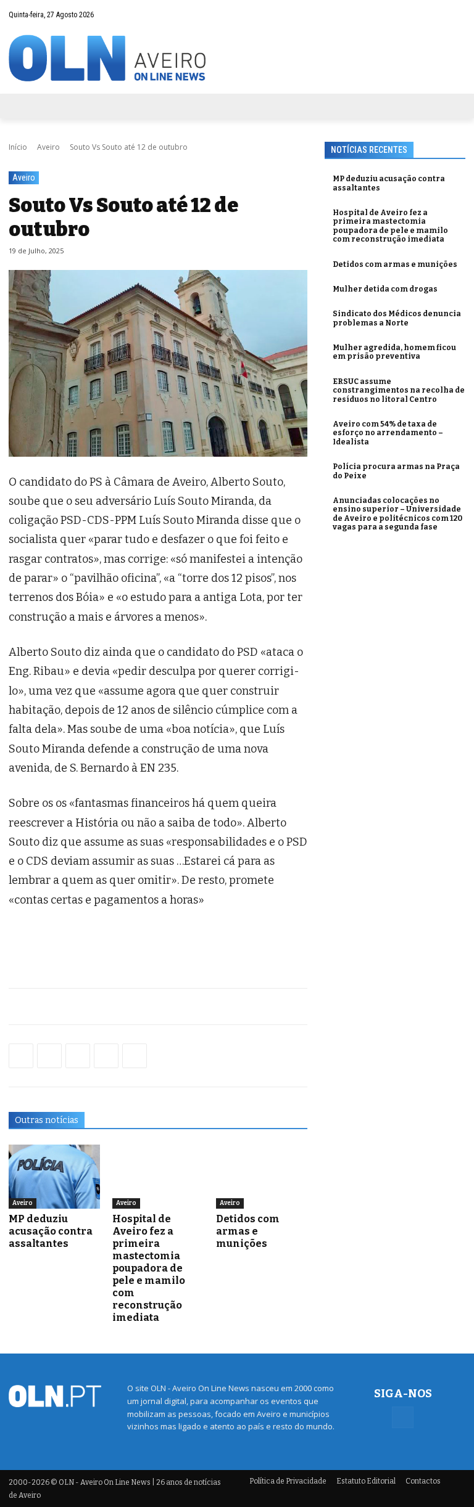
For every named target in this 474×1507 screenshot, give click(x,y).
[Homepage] (237, 58)
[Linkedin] (106, 1055)
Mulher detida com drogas (385, 289)
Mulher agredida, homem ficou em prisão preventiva (394, 352)
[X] (77, 1055)
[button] (431, 14)
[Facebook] (456, 14)
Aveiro (48, 147)
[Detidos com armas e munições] (261, 1177)
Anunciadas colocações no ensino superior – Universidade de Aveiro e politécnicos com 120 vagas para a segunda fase (397, 513)
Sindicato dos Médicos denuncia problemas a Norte (397, 318)
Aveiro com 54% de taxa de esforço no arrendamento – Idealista (388, 433)
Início (18, 147)
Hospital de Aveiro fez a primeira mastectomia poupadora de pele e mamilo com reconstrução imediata (148, 1268)
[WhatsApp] (49, 1055)
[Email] (134, 1055)
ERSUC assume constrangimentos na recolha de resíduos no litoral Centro (399, 390)
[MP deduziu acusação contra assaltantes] (54, 1177)
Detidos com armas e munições (248, 1231)
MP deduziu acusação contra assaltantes (51, 1231)
